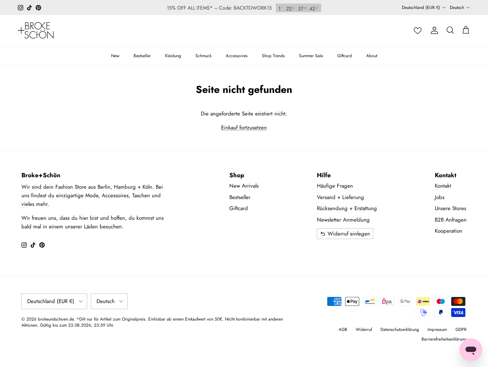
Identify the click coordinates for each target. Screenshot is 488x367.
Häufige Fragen (335, 186)
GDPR (461, 329)
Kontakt (443, 186)
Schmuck (203, 56)
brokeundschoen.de (56, 319)
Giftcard (344, 56)
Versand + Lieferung (340, 197)
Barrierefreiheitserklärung (444, 339)
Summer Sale (311, 56)
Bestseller (142, 56)
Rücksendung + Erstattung (347, 208)
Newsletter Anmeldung (343, 220)
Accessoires (237, 56)
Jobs (439, 197)
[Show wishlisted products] (417, 30)
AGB (343, 329)
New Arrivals (244, 186)
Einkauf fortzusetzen (244, 128)
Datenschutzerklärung (399, 329)
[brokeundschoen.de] (36, 30)
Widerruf (364, 329)
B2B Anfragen (451, 220)
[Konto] (434, 30)
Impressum (437, 329)
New (115, 56)
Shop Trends (273, 56)
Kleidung (173, 56)
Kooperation (448, 231)
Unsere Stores (450, 208)
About (371, 56)
